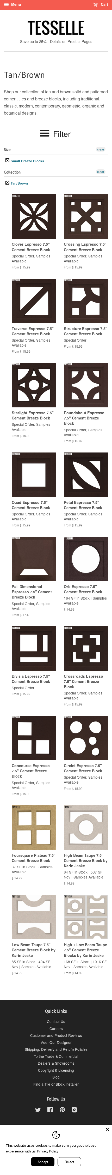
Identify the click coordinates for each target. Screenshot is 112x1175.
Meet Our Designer (56, 1042)
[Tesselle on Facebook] (50, 1110)
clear (100, 149)
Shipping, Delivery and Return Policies (56, 1049)
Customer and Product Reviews (56, 1035)
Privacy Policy (47, 1151)
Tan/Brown (19, 183)
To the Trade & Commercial (56, 1056)
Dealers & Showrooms (56, 1063)
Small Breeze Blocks (27, 160)
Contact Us (56, 1021)
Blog (56, 1077)
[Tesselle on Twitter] (38, 1110)
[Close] (107, 1129)
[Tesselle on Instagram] (74, 1110)
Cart (104, 4)
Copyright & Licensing (56, 1070)
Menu (15, 4)
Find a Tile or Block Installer (56, 1084)
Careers (56, 1028)
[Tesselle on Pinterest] (62, 1110)
